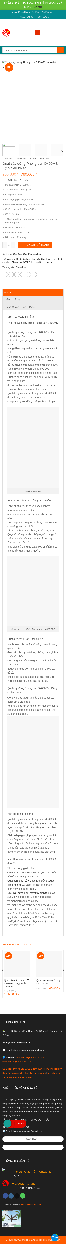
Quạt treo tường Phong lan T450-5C (48, 982)
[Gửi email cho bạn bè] (22, 274)
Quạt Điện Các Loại (26, 158)
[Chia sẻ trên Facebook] (11, 274)
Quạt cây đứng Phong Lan (44, 259)
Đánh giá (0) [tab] (12, 299)
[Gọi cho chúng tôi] (22, 1196)
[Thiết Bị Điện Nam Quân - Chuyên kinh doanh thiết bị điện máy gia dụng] (6, 33)
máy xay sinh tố (38, 893)
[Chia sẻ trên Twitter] (17, 274)
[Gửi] (60, 50)
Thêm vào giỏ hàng (35, 245)
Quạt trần (12, 880)
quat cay (11, 259)
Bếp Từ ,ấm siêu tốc (35, 1073)
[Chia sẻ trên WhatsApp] (5, 274)
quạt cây (24, 880)
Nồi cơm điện (21, 893)
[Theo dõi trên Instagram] (11, 1196)
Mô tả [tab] (8, 292)
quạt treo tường (39, 880)
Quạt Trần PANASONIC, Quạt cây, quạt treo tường (28, 1068)
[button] (37, 32)
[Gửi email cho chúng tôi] (17, 1196)
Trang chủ (7, 158)
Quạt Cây (44, 158)
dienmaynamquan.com (31, 1205)
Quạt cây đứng (23, 259)
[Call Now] (7, 1124)
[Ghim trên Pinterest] (28, 274)
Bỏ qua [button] (38, 7)
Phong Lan (21, 267)
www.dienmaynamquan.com (29, 1057)
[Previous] (8, 101)
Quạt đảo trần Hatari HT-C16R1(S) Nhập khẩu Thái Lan (16, 983)
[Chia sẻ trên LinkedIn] (34, 274)
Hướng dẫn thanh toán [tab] (20, 307)
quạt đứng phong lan (43, 262)
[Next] (58, 101)
